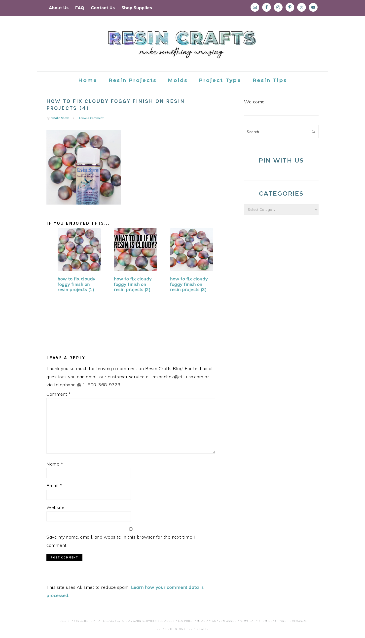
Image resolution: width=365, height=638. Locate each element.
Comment (58, 394)
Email (54, 485)
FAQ (79, 7)
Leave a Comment (91, 118)
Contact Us (103, 7)
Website (55, 507)
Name (54, 464)
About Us (59, 7)
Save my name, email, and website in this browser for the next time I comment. (120, 541)
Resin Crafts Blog (182, 48)
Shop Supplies (136, 7)
